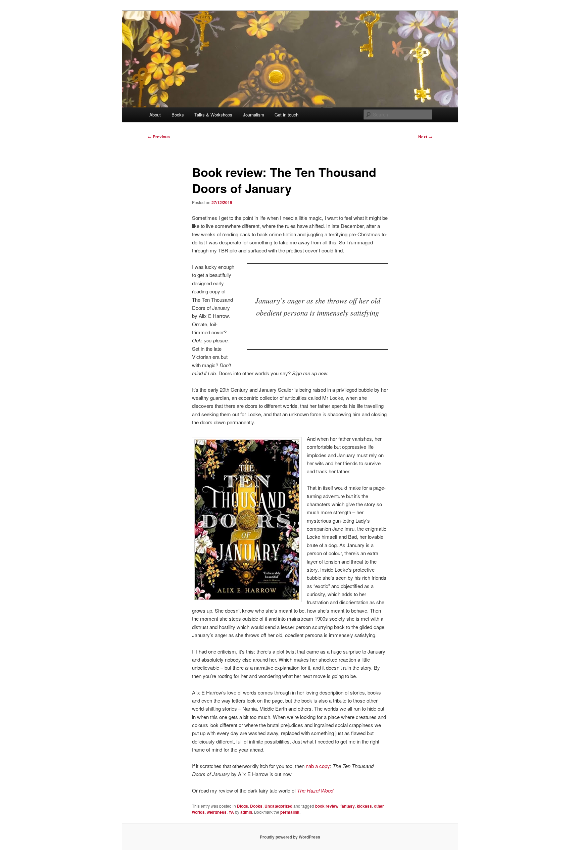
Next (425, 137)
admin (246, 812)
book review (326, 806)
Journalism (253, 114)
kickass (364, 806)
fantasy (347, 806)
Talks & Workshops (213, 114)
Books (178, 114)
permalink (289, 812)
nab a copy (318, 765)
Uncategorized (278, 806)
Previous (159, 137)
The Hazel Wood (315, 790)
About (155, 114)
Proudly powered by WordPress (290, 837)
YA (231, 812)
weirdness (217, 812)
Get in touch (286, 114)
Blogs (242, 806)
